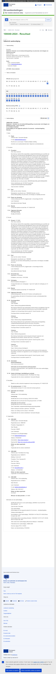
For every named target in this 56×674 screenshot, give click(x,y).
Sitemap (5, 623)
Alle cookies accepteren (12, 670)
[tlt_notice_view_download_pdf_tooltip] (7, 96)
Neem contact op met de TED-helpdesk (13, 593)
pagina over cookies (38, 662)
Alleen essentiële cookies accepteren (31, 670)
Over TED (6, 620)
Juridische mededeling (9, 608)
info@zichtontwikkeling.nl (21, 487)
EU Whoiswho (7, 638)
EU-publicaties (7, 641)
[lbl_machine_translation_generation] (19, 106)
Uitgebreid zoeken (14, 24)
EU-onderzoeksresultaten (9, 635)
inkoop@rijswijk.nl (19, 467)
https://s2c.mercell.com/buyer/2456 (26, 442)
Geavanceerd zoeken (24, 24)
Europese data (7, 633)
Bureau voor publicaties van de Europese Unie (15, 580)
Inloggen (39, 4)
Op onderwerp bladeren (36, 24)
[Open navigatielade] (5, 40)
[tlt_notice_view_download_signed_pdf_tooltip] (47, 83)
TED (5, 30)
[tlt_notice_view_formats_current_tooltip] (48, 118)
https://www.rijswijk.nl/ (23, 440)
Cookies (5, 610)
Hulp (5, 591)
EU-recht (6, 630)
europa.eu (14, 654)
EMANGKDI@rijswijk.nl (16, 64)
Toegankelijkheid (7, 613)
